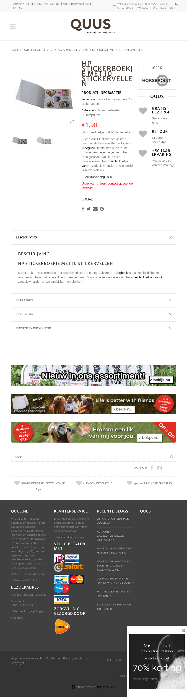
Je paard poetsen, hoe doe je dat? (113, 520)
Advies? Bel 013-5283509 (30, 3)
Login (146, 7)
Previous (15, 93)
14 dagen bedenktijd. (98, 483)
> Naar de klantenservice (69, 537)
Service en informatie (33, 328)
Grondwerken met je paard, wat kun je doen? (114, 580)
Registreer (166, 7)
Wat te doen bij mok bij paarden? (114, 593)
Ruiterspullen (35, 49)
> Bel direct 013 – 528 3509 (27, 611)
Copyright (17, 663)
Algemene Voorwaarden (27, 658)
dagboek (90, 148)
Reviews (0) (24, 314)
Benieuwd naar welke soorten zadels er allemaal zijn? (113, 565)
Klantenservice (72, 3)
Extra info (24, 300)
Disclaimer (53, 658)
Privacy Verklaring (75, 658)
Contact (55, 3)
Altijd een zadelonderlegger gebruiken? (111, 535)
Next (72, 93)
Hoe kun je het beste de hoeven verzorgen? (114, 550)
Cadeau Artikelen (64, 49)
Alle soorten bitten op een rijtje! (114, 606)
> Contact (17, 617)
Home (15, 49)
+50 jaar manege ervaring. (153, 483)
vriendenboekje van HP (146, 277)
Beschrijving (26, 237)
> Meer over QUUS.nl (24, 580)
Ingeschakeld (105, 687)
